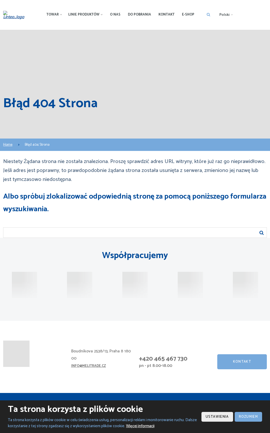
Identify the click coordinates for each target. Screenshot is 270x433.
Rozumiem (248, 417)
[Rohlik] (79, 285)
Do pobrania (139, 14)
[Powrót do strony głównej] (15, 15)
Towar (52, 14)
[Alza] (24, 285)
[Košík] (245, 285)
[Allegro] (190, 285)
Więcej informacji (140, 426)
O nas (115, 14)
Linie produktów (83, 14)
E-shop (188, 14)
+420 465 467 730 (163, 359)
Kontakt (166, 14)
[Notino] (135, 285)
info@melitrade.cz (88, 366)
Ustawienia (217, 417)
